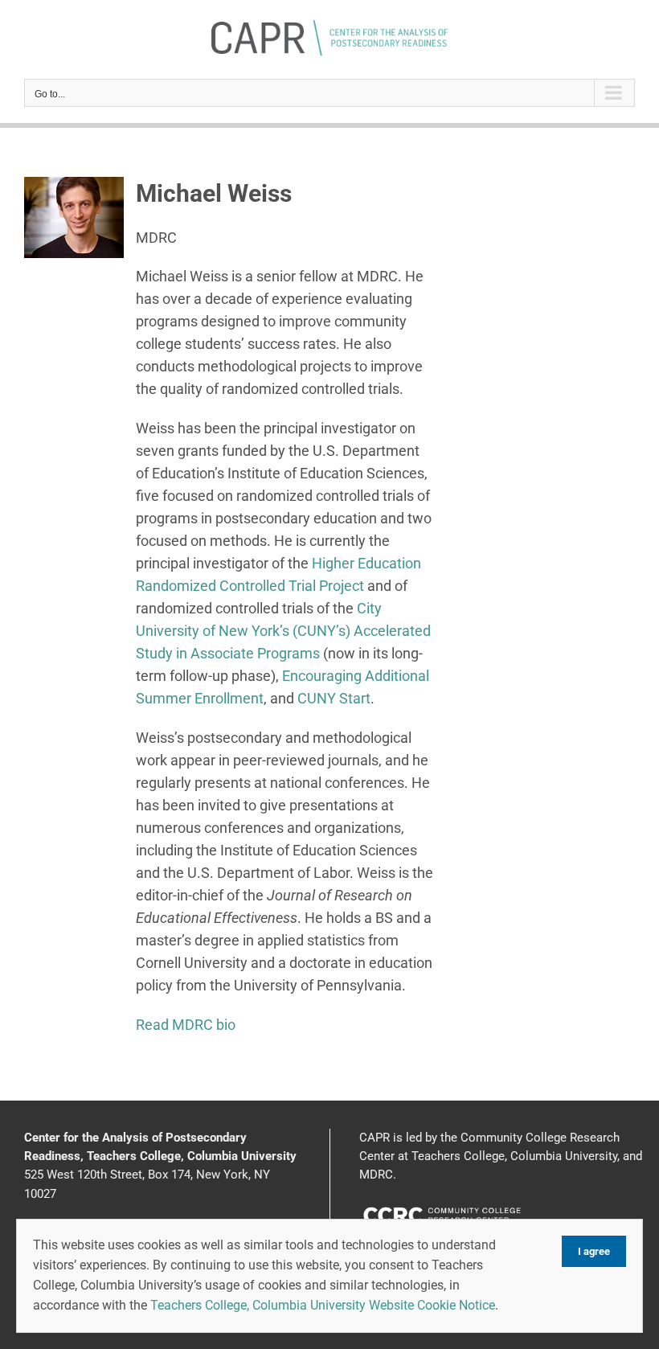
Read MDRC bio (185, 1024)
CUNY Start (333, 698)
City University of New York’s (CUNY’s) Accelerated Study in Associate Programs (283, 631)
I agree (594, 1251)
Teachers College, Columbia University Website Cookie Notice (322, 1305)
